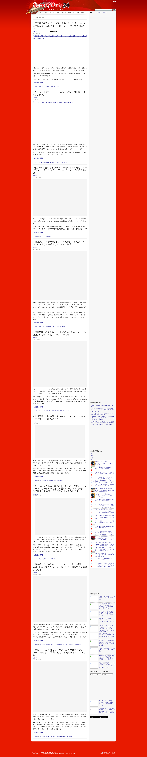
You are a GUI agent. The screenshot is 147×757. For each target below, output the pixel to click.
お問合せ (57, 753)
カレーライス (62, 644)
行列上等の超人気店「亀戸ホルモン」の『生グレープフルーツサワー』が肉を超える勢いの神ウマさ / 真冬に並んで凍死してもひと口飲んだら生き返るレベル (60, 488)
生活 (39, 162)
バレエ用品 (112, 753)
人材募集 (67, 753)
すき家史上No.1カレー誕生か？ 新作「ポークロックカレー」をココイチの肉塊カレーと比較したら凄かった (104, 506)
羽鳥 (46, 12)
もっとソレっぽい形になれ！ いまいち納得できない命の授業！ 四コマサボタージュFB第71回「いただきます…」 (102, 485)
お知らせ (38, 753)
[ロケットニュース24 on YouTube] (110, 1)
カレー (56, 644)
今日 (92, 453)
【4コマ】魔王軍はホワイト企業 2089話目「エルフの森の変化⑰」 (107, 598)
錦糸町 (70, 736)
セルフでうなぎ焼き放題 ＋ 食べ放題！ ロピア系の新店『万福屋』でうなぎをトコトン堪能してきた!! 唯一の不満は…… (102, 533)
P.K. (54, 12)
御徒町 (65, 162)
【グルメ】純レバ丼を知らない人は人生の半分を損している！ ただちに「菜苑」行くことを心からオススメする (60, 652)
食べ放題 (79, 644)
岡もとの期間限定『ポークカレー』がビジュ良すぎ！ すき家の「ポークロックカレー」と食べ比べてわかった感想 (107, 665)
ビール (50, 736)
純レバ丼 (66, 736)
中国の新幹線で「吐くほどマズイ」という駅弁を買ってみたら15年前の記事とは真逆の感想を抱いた (104, 490)
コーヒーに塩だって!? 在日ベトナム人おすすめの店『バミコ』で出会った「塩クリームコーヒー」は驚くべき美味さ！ (102, 418)
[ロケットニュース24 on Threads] (105, 1)
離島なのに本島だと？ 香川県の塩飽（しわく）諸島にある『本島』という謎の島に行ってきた (107, 635)
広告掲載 (62, 753)
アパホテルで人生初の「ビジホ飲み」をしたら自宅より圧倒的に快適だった (102, 414)
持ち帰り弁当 (66, 411)
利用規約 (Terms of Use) (48, 753)
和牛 (70, 644)
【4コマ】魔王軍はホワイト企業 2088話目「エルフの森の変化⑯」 (107, 649)
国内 (40, 86)
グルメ (41, 12)
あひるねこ (63, 12)
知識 (47, 326)
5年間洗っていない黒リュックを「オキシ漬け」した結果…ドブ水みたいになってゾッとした (104, 463)
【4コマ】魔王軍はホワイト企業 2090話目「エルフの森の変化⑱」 (104, 467)
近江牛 (74, 644)
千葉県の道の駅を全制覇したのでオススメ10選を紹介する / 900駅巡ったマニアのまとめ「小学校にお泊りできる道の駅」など (107, 658)
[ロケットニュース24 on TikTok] (108, 1)
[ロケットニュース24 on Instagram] (106, 1)
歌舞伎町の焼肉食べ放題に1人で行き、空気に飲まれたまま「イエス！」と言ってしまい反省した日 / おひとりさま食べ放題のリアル (102, 539)
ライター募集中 (96, 12)
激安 (55, 480)
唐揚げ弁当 (59, 326)
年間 (92, 459)
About (33, 753)
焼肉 (55, 559)
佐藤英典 (35, 175)
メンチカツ (45, 236)
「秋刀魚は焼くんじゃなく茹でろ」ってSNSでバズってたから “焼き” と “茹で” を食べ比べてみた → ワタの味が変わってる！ (102, 566)
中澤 (58, 12)
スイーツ (44, 86)
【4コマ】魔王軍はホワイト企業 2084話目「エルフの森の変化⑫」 (104, 500)
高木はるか (35, 31)
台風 (61, 162)
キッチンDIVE (47, 162)
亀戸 (55, 86)
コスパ (50, 326)
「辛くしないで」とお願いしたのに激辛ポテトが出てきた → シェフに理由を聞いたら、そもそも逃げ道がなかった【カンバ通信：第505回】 (107, 628)
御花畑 (82, 12)
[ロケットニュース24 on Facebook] (103, 1)
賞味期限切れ (60, 480)
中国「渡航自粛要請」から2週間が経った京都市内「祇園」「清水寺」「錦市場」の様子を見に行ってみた (104, 549)
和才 (78, 12)
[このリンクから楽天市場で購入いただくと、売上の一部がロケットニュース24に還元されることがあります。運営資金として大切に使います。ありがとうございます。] (100, 1)
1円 (42, 162)
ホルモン (48, 559)
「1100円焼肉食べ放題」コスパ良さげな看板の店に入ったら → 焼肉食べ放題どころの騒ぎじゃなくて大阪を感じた (103, 410)
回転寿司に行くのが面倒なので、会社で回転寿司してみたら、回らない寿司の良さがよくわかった (106, 613)
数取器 (103, 753)
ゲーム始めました (104, 12)
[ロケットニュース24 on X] (102, 1)
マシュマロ (50, 86)
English (114, 1)
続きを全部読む (38, 82)
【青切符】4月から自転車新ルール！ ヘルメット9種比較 (104, 559)
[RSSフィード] (111, 1)
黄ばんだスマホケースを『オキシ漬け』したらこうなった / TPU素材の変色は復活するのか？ (104, 554)
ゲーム (72, 753)
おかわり (51, 644)
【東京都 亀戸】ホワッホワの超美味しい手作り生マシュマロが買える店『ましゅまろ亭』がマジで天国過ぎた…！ (59, 26)
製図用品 (107, 753)
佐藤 (50, 12)
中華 (59, 736)
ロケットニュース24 (51, 6)
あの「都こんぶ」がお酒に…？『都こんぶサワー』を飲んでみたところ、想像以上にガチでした (106, 620)
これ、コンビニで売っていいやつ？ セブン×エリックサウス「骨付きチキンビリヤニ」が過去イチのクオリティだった (102, 512)
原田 (74, 12)
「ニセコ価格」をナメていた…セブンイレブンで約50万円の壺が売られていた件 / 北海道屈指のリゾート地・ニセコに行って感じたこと (102, 423)
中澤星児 (35, 98)
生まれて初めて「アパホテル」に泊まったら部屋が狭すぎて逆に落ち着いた (104, 521)
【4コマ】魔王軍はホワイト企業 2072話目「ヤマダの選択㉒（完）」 (104, 527)
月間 (92, 457)
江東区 (59, 86)
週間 (92, 455)
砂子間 (69, 12)
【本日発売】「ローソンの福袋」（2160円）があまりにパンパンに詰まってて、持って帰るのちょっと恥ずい (104, 544)
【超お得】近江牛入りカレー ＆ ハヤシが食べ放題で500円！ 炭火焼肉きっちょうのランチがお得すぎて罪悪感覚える (60, 567)
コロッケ (54, 162)
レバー (55, 736)
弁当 (64, 326)
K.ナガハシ (35, 422)
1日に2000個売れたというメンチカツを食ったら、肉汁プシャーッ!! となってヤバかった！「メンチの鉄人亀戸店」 (60, 170)
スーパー (48, 480)
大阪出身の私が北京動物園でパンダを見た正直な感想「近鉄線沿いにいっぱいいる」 (104, 517)
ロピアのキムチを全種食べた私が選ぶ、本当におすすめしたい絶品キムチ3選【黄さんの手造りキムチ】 (107, 643)
